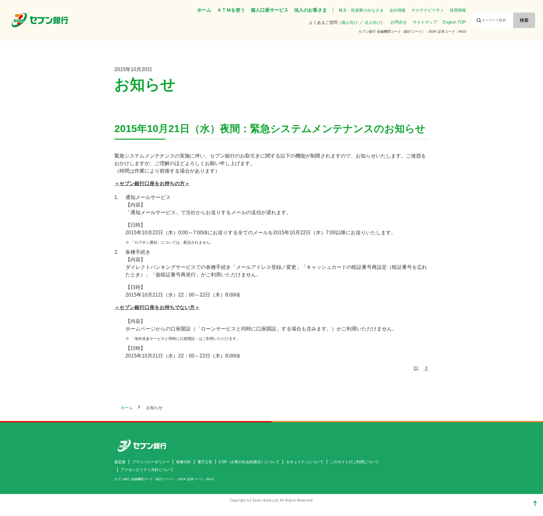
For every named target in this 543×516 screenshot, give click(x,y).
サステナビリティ (427, 10)
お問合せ (399, 22)
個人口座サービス (269, 10)
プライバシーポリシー (151, 462)
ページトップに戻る (535, 503)
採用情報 (458, 10)
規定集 (120, 462)
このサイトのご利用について (354, 462)
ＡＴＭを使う (231, 10)
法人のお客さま (310, 10)
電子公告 (204, 462)
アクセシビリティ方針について (147, 470)
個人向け (350, 22)
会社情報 (397, 10)
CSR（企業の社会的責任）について (249, 462)
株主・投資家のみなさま (361, 10)
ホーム (204, 10)
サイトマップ (425, 22)
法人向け (373, 22)
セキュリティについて (305, 462)
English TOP (454, 22)
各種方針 (183, 462)
